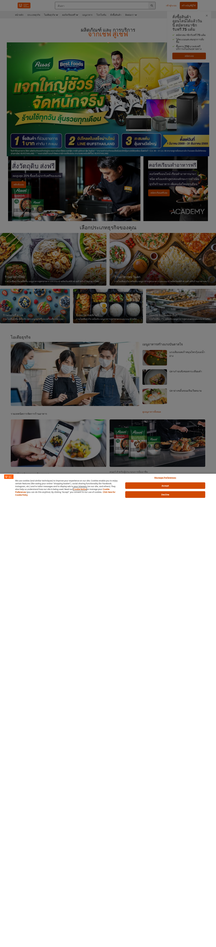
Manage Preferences (165, 477)
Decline (165, 494)
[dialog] (108, 710)
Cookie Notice (79, 489)
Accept (165, 485)
